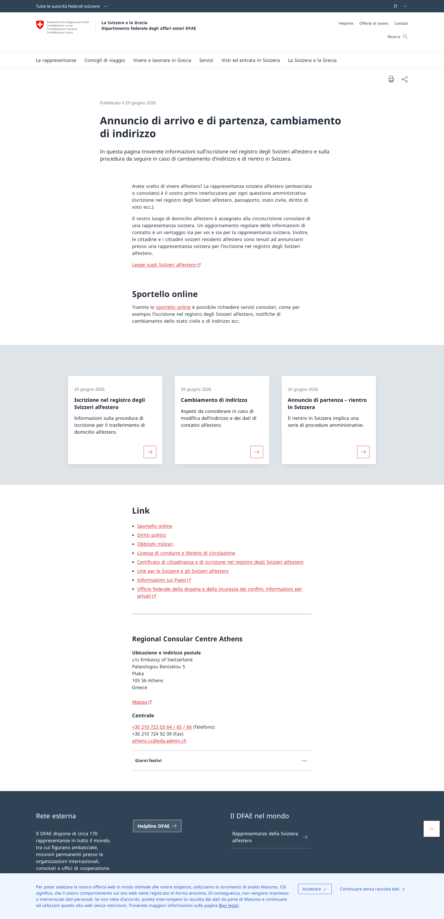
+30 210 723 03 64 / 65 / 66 (162, 727)
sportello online (173, 307)
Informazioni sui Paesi (161, 580)
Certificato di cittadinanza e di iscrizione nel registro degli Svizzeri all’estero (220, 562)
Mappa (139, 702)
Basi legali (228, 905)
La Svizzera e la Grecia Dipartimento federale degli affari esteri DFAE (148, 25)
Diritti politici (151, 535)
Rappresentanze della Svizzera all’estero (265, 836)
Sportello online (154, 526)
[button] (56, 60)
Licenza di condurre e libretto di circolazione (186, 553)
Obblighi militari (155, 544)
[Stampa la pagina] (391, 79)
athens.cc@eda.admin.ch (159, 741)
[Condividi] (404, 79)
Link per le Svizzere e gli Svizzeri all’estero (183, 571)
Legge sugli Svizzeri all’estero (164, 265)
